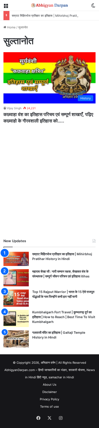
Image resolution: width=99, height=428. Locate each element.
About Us (49, 384)
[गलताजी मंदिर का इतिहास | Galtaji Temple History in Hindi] (16, 338)
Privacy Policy (49, 399)
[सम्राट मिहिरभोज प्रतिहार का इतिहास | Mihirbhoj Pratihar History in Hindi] (16, 259)
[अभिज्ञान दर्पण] (49, 5)
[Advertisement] (49, 182)
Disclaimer (49, 392)
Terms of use (49, 406)
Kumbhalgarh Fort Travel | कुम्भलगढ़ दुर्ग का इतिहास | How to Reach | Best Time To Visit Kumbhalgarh (63, 317)
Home (11, 27)
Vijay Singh (14, 108)
